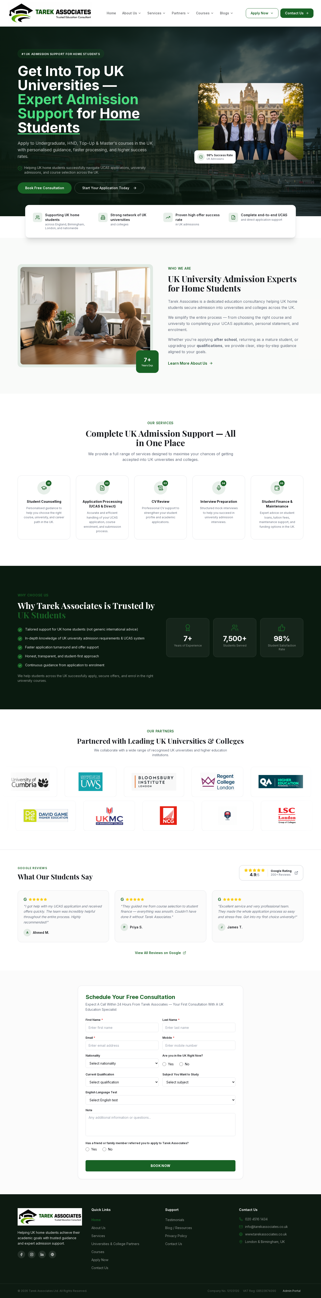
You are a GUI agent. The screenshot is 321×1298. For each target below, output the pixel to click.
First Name (94, 1020)
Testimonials (174, 1220)
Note (89, 1110)
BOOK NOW (161, 1166)
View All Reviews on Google (158, 953)
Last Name (171, 1020)
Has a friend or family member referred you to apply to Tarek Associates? (137, 1143)
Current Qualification (100, 1074)
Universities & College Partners (115, 1244)
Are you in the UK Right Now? (182, 1055)
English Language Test (101, 1092)
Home (111, 13)
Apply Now (259, 13)
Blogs (224, 13)
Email (90, 1037)
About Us (129, 13)
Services (154, 13)
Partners (179, 13)
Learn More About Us (187, 363)
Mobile (168, 1037)
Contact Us (294, 13)
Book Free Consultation (44, 188)
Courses (203, 13)
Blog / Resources (178, 1228)
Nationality (93, 1055)
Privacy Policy (176, 1236)
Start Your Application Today (105, 188)
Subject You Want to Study (180, 1074)
